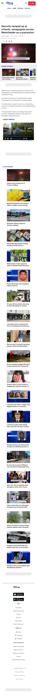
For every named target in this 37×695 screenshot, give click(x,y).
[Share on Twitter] (9, 41)
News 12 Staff (5, 36)
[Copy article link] (11, 41)
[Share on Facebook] (6, 41)
